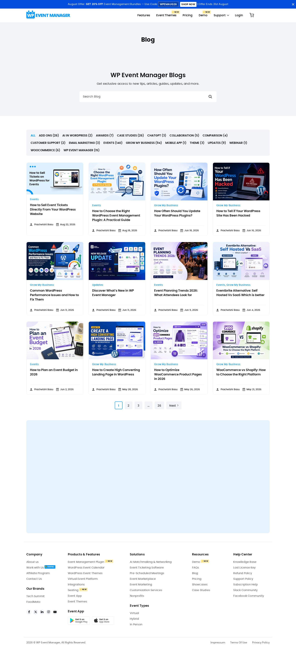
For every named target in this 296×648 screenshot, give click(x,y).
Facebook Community (248, 596)
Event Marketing (141, 584)
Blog (195, 573)
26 (159, 405)
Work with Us (35, 567)
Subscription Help (245, 584)
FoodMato (33, 602)
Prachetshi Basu (43, 224)
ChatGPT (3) (156, 135)
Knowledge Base (244, 562)
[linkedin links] (42, 612)
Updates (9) (217, 142)
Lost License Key (244, 567)
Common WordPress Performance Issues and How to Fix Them (54, 295)
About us (32, 562)
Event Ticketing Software (147, 567)
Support (219, 15)
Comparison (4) (215, 135)
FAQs (195, 567)
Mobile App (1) (175, 142)
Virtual (134, 613)
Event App (75, 596)
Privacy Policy (261, 642)
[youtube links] (55, 612)
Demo (203, 15)
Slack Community (245, 590)
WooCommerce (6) (45, 150)
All (33, 135)
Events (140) (112, 142)
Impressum (218, 642)
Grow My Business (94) (144, 142)
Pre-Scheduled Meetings (147, 573)
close (293, 4)
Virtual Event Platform (83, 579)
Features (143, 15)
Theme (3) (197, 142)
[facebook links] (29, 612)
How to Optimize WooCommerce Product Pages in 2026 (178, 375)
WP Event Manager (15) (82, 150)
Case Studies (201, 590)
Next (172, 405)
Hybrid (134, 618)
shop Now (188, 4)
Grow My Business (166, 205)
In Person (136, 624)
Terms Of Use (238, 642)
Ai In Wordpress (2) (77, 135)
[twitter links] (35, 612)
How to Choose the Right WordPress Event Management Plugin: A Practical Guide (116, 216)
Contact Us (34, 579)
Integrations (76, 584)
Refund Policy (242, 573)
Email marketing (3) (84, 142)
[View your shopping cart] (251, 15)
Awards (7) (105, 135)
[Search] (210, 97)
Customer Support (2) (48, 142)
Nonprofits (137, 596)
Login (239, 15)
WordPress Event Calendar (86, 567)
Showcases (200, 584)
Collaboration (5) (184, 135)
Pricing (188, 15)
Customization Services (146, 590)
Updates (97, 285)
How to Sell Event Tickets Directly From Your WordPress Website (53, 210)
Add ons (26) (49, 135)
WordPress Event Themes (85, 573)
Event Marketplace (143, 579)
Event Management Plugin (86, 562)
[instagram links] (48, 612)
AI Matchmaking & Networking (151, 562)
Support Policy (243, 579)
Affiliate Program (38, 573)
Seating (73, 590)
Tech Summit (35, 596)
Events (34, 199)
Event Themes (166, 15)
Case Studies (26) (130, 135)
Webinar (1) (238, 142)
